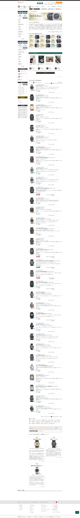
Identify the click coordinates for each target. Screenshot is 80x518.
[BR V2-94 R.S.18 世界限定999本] (32, 295)
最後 (61, 83)
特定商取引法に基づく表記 (35, 502)
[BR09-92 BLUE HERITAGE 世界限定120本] (32, 159)
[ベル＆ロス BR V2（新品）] (45, 41)
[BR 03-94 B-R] (32, 241)
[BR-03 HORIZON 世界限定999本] (32, 315)
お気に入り (53, 2)
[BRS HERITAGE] (32, 210)
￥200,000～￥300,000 (21, 90)
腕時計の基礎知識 (54, 509)
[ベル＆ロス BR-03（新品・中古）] (45, 37)
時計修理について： (54, 516)
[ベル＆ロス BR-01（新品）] (34, 37)
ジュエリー (19, 100)
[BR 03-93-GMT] (32, 399)
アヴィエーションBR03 (53, 28)
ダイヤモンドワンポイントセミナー (45, 509)
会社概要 (19, 502)
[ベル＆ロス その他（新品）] (34, 45)
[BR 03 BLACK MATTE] (32, 97)
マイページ (49, 2)
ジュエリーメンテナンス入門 (56, 512)
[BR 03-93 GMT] (32, 128)
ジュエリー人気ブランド (44, 506)
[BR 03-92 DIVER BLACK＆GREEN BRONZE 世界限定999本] (32, 262)
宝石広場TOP (20, 505)
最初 (46, 83)
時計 (18, 99)
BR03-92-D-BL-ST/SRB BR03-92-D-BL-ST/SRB (54, 448)
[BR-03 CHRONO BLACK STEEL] (32, 337)
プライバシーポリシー (28, 502)
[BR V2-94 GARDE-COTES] (32, 305)
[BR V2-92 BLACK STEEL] (32, 326)
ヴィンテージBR (45, 29)
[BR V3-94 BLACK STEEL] (32, 139)
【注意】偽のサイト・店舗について (44, 502)
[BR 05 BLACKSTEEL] (32, 87)
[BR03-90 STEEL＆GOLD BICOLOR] (32, 107)
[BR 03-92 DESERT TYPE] (32, 377)
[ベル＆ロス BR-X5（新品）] (34, 41)
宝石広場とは (20, 509)
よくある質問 (32, 512)
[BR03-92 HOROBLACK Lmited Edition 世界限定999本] (32, 388)
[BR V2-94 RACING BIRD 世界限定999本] (32, 367)
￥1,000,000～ (20, 94)
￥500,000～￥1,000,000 (21, 93)
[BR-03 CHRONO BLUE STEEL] (32, 357)
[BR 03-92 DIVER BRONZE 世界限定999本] (32, 230)
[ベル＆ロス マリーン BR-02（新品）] (56, 41)
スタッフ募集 (23, 502)
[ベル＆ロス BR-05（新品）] (56, 37)
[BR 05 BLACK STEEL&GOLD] (32, 220)
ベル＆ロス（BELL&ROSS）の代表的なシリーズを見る (55, 31)
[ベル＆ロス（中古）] (56, 45)
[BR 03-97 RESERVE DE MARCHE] (32, 149)
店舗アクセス (20, 506)
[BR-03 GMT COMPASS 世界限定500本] (32, 273)
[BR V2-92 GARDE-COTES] (32, 347)
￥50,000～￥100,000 (21, 87)
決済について (32, 506)
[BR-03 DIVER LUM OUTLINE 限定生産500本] (32, 190)
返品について (32, 509)
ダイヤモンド (20, 101)
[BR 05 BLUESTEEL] (32, 180)
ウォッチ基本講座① (55, 505)
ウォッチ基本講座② (55, 506)
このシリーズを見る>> (42, 460)
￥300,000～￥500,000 (21, 91)
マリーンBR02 (57, 29)
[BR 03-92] (32, 117)
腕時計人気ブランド (43, 505)
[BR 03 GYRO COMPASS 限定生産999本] (32, 284)
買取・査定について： (43, 516)
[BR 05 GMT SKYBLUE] (32, 170)
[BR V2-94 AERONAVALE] (32, 408)
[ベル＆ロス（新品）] (45, 45)
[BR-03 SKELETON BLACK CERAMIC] (32, 251)
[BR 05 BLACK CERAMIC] (32, 201)
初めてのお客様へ (32, 505)
